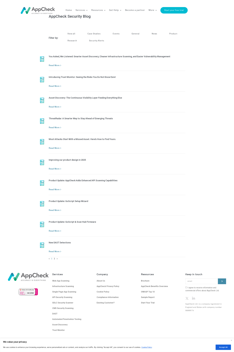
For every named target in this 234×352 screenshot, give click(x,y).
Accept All (223, 347)
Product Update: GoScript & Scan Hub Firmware (72, 222)
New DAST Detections (60, 242)
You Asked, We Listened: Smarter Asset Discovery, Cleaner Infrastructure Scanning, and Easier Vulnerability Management (109, 56)
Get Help (114, 10)
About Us (101, 281)
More (151, 10)
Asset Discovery (60, 324)
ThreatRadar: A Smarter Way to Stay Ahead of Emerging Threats (81, 118)
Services (80, 10)
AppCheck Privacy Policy (108, 286)
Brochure (145, 281)
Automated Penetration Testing (66, 319)
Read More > (55, 65)
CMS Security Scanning (62, 308)
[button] (94, 34)
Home (69, 10)
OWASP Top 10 (148, 292)
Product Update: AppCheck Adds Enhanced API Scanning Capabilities (83, 180)
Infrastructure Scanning (63, 286)
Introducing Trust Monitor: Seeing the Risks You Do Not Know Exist (82, 77)
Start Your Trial (148, 303)
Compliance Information (108, 297)
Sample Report (148, 297)
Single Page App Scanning (64, 292)
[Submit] (222, 281)
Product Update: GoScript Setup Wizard (68, 201)
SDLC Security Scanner (62, 303)
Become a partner (135, 10)
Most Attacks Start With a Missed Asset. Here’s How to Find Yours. (82, 139)
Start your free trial (174, 10)
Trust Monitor (58, 330)
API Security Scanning (62, 297)
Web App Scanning (60, 281)
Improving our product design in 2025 (67, 160)
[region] (117, 345)
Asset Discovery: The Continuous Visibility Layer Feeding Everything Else (85, 97)
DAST (54, 314)
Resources (97, 10)
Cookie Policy (146, 347)
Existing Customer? (106, 303)
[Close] (231, 340)
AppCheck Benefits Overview (154, 286)
